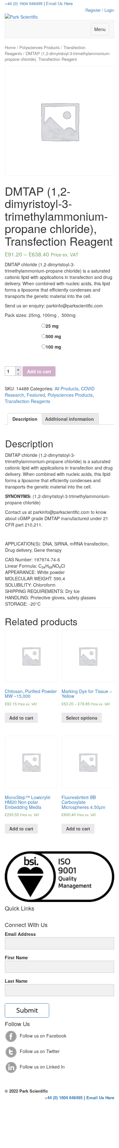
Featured (36, 395)
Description (24, 419)
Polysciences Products (39, 47)
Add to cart (39, 371)
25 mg (52, 326)
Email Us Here (59, 3)
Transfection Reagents (27, 401)
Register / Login (99, 10)
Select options (81, 718)
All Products (66, 388)
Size (8, 324)
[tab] (25, 419)
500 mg (53, 336)
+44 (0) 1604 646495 (24, 3)
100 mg (53, 347)
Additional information (69, 419)
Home (10, 47)
